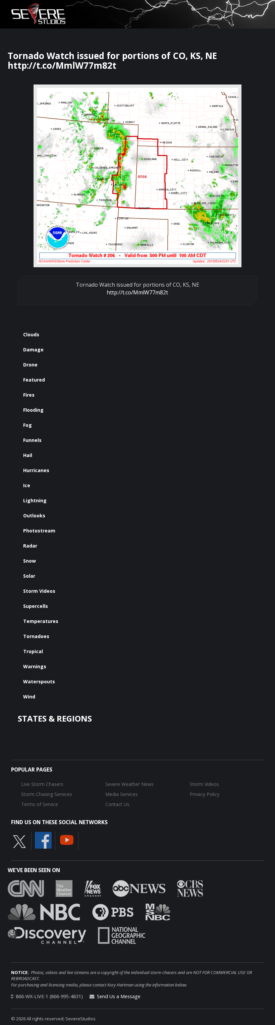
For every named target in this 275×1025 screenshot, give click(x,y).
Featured (34, 380)
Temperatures (40, 621)
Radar (30, 546)
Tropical (33, 651)
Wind (29, 696)
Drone (30, 364)
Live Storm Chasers (42, 784)
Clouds (31, 334)
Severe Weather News (129, 784)
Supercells (35, 606)
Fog (27, 425)
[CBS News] (190, 888)
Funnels (32, 440)
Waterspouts (39, 681)
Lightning (35, 500)
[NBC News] (44, 911)
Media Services (121, 794)
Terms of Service (39, 804)
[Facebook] (43, 840)
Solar (29, 576)
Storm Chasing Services (46, 794)
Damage (33, 349)
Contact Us (117, 804)
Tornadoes (36, 636)
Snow (29, 561)
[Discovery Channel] (47, 935)
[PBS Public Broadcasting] (113, 911)
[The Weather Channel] (64, 888)
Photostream (39, 530)
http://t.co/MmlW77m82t (137, 292)
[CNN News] (26, 888)
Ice (26, 485)
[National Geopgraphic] (121, 935)
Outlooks (34, 515)
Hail (27, 455)
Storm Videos (39, 591)
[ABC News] (139, 888)
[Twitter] (19, 841)
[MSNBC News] (158, 911)
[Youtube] (67, 840)
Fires (29, 395)
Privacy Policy (204, 794)
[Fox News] (92, 888)
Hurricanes (36, 470)
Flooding (33, 410)
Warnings (34, 666)
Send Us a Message (119, 996)
